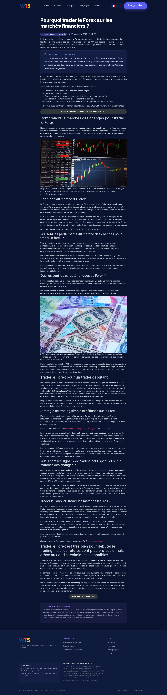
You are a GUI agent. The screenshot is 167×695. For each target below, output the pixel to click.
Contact (96, 6)
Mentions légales (123, 690)
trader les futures (95, 541)
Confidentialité (137, 690)
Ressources (58, 6)
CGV (146, 690)
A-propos (70, 6)
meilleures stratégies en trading (79, 428)
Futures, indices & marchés (54, 34)
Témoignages (84, 6)
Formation (45, 6)
